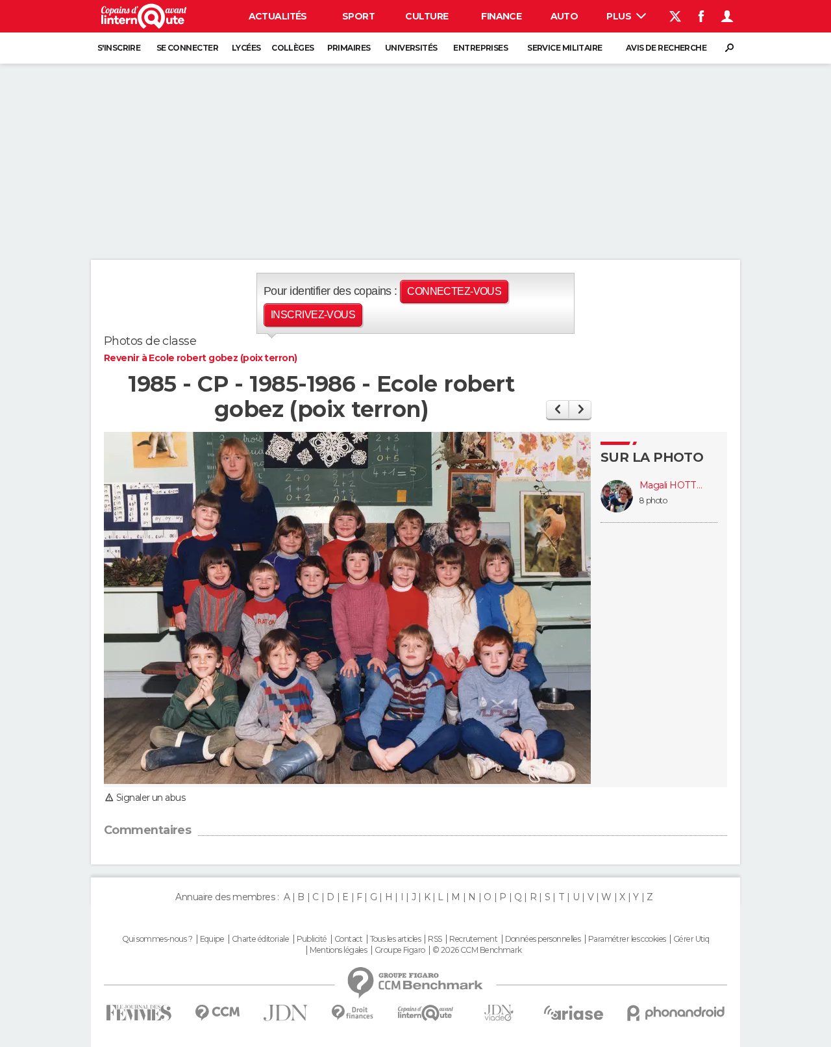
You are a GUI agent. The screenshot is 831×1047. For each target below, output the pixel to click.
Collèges (292, 48)
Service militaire (564, 48)
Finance (501, 16)
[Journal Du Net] (286, 1013)
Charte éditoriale (260, 939)
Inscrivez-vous (313, 314)
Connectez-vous (454, 291)
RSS (434, 939)
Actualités (278, 16)
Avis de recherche (666, 48)
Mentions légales (338, 950)
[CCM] (217, 1013)
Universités (411, 48)
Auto (564, 16)
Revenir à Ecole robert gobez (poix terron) (200, 358)
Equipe (212, 939)
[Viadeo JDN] (498, 1013)
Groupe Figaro (400, 950)
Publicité (312, 939)
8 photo (653, 500)
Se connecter (187, 48)
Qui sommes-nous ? (157, 939)
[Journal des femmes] (138, 1013)
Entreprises (480, 48)
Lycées (246, 48)
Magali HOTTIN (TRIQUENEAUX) (671, 485)
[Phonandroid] (676, 1013)
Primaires (349, 48)
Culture (426, 16)
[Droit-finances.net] (353, 1013)
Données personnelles (543, 939)
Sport (358, 16)
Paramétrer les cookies (627, 939)
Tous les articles (395, 939)
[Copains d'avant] (425, 1013)
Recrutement (473, 939)
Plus (619, 16)
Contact (348, 939)
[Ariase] (574, 1012)
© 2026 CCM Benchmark (477, 950)
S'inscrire (118, 48)
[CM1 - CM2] (580, 409)
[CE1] (557, 409)
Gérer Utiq (691, 939)
